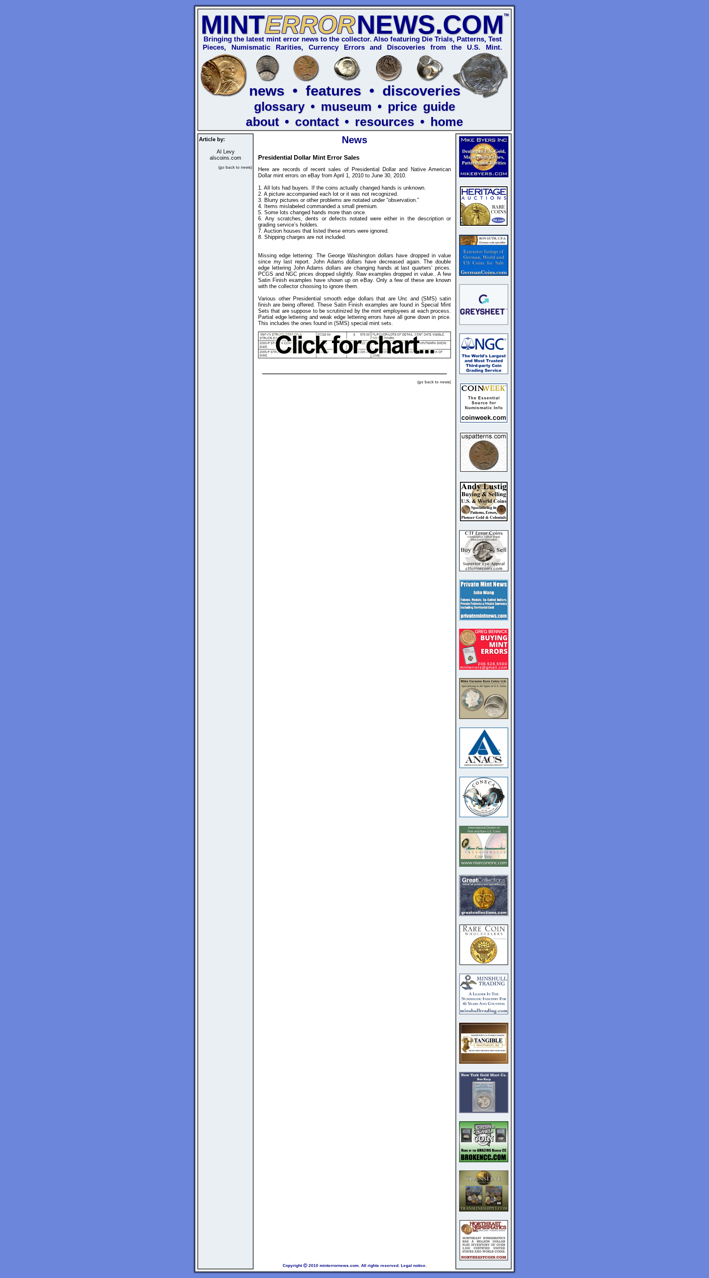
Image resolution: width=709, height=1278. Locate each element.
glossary (279, 106)
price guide (421, 106)
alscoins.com (225, 158)
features (333, 90)
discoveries (421, 90)
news (266, 90)
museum (346, 106)
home (446, 121)
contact (317, 121)
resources (384, 121)
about (262, 121)
